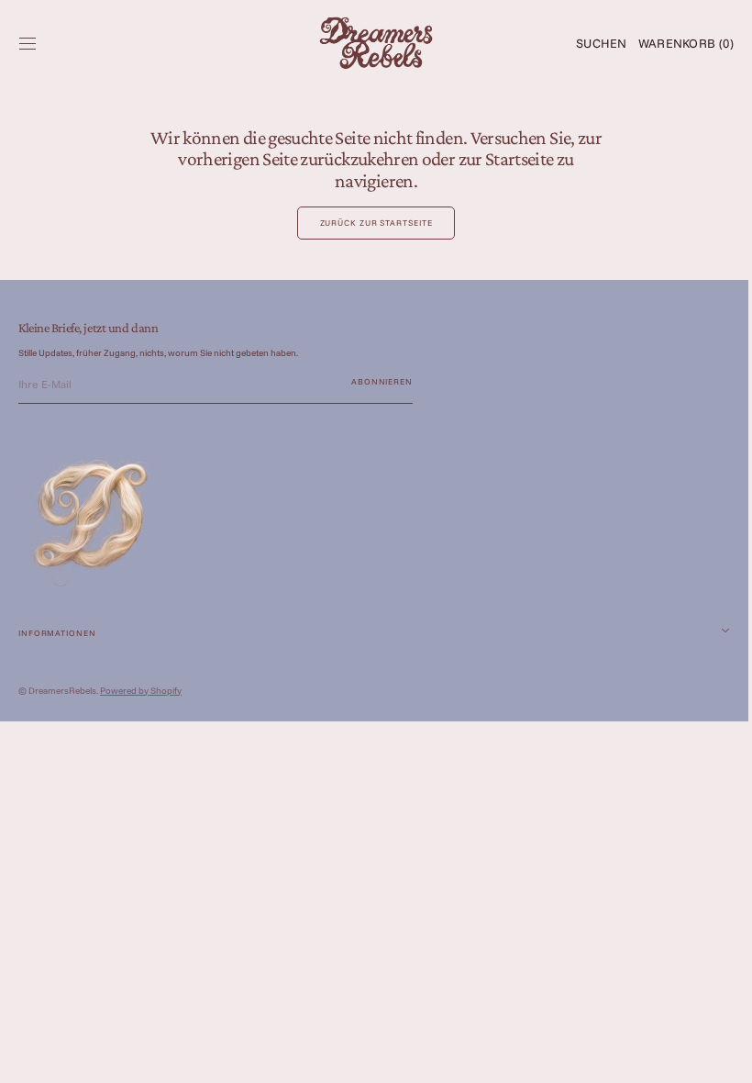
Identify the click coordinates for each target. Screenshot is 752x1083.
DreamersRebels (62, 691)
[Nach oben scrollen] (711, 1055)
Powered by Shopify (141, 691)
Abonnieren (382, 381)
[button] (27, 43)
